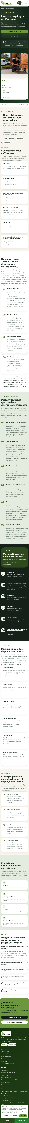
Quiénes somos (5, 1070)
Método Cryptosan (6, 1075)
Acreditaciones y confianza (8, 1072)
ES (19, 2)
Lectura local (13, 104)
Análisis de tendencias (15, 1022)
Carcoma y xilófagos (6, 1059)
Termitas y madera (6, 1056)
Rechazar (6, 1115)
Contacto (11, 138)
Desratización (7, 142)
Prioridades (22, 104)
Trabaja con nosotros (6, 1084)
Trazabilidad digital (6, 1077)
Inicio (2, 8)
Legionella (4, 1061)
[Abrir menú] (26, 3)
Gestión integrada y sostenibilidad (10, 1080)
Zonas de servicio (5, 1082)
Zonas (7, 8)
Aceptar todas (23, 1115)
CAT (22, 2)
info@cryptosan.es (6, 1100)
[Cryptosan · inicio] (9, 3)
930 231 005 (14, 36)
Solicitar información (14, 31)
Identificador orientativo (7, 1063)
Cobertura (4, 104)
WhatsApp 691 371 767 (7, 1098)
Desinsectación (19, 138)
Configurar (14, 1115)
